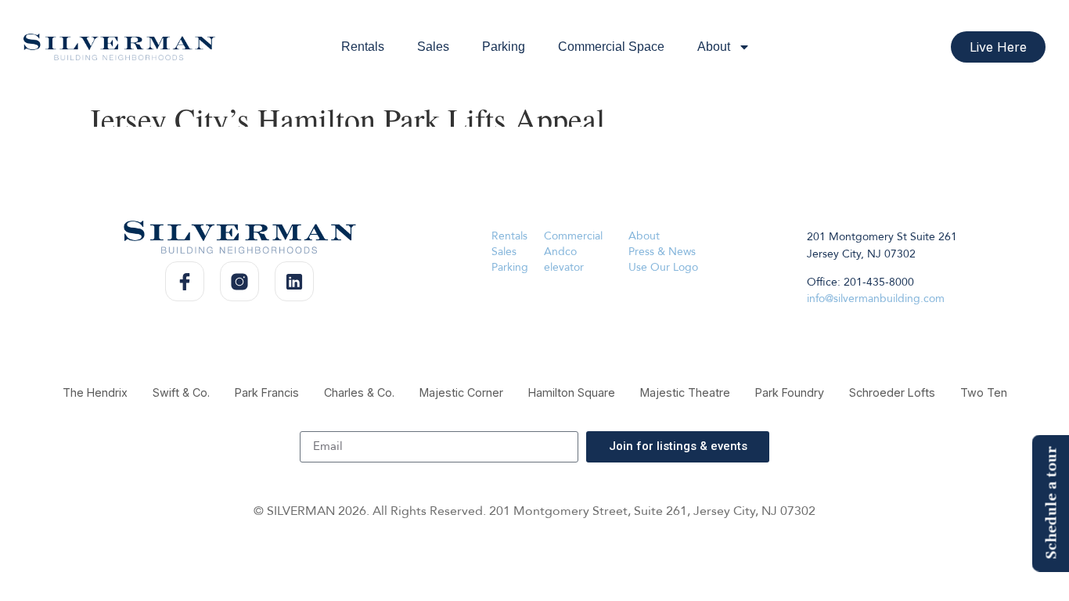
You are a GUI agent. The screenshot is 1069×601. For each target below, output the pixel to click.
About (713, 46)
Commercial (573, 236)
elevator (564, 267)
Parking (503, 46)
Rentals (362, 46)
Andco (560, 251)
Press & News (662, 251)
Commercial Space (611, 46)
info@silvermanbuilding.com (876, 298)
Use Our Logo (663, 267)
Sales (433, 46)
